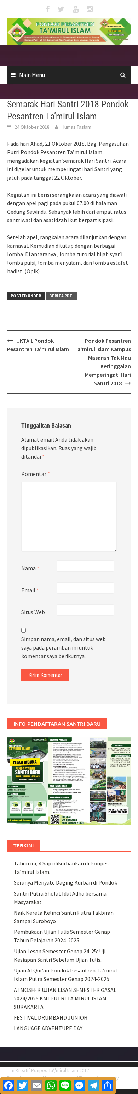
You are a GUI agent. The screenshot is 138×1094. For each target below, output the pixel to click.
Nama (30, 568)
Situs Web (33, 612)
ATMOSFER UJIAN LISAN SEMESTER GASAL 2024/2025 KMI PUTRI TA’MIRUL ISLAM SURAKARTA (65, 998)
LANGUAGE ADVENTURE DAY (48, 1028)
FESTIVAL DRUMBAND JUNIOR (50, 1017)
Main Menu (32, 74)
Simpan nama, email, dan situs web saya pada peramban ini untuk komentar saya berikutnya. (63, 647)
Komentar (35, 473)
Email (30, 590)
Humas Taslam (76, 127)
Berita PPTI (61, 295)
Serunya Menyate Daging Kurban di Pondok (65, 882)
